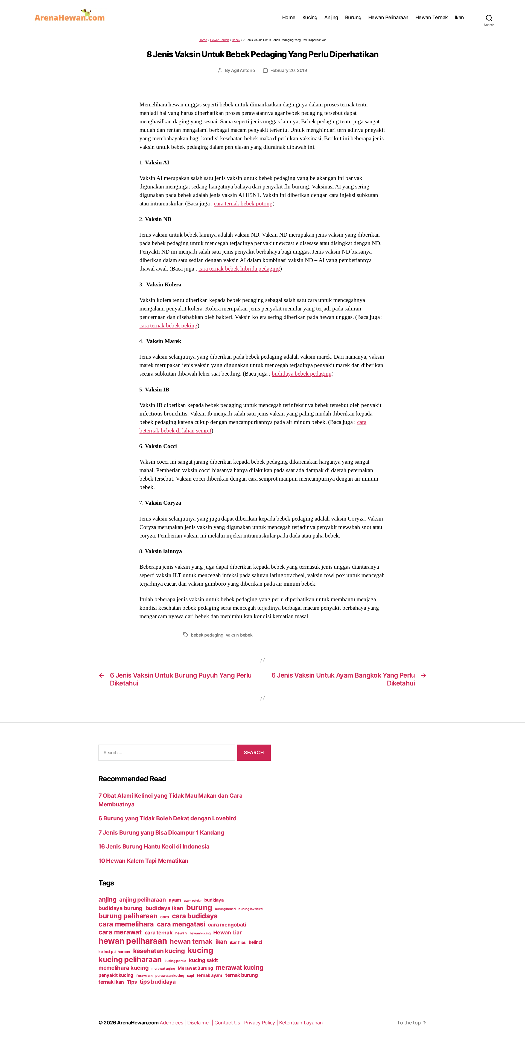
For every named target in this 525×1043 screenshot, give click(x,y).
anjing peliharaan (142, 899)
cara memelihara (126, 924)
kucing (200, 950)
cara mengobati (227, 925)
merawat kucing (239, 967)
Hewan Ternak (431, 17)
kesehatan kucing (159, 950)
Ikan (459, 17)
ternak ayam (209, 975)
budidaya (213, 900)
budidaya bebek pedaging (302, 373)
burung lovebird (250, 909)
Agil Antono (243, 70)
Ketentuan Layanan (301, 1022)
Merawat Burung (195, 968)
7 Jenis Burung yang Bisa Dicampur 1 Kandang (161, 832)
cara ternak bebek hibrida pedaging (239, 268)
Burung (353, 17)
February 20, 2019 (288, 70)
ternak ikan (111, 982)
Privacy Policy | (261, 1022)
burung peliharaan (127, 916)
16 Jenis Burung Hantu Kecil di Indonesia (153, 846)
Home (289, 17)
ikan (221, 941)
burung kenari (225, 909)
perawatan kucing (169, 976)
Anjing (331, 17)
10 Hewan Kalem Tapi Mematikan (143, 860)
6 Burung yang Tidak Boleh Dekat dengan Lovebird (167, 818)
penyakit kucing (115, 975)
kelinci (255, 942)
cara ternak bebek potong (243, 203)
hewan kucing (200, 933)
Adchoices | (173, 1022)
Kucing (309, 17)
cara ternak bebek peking (168, 325)
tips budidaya (158, 981)
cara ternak (159, 932)
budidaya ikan (164, 908)
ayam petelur (193, 900)
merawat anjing (163, 969)
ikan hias (238, 942)
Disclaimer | (201, 1022)
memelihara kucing (123, 967)
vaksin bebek (239, 635)
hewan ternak (191, 941)
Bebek (236, 40)
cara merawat (120, 932)
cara (164, 916)
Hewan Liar (227, 932)
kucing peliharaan (130, 959)
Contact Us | (229, 1022)
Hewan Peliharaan (388, 17)
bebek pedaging (207, 635)
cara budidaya (195, 916)
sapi (190, 976)
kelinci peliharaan (114, 951)
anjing (107, 899)
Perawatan (144, 976)
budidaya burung (120, 908)
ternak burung (241, 975)
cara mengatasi (181, 924)
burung (199, 907)
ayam (175, 900)
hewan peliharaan (132, 941)
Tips (132, 982)
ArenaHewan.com (137, 1022)
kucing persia (175, 961)
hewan (181, 933)
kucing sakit (203, 960)
